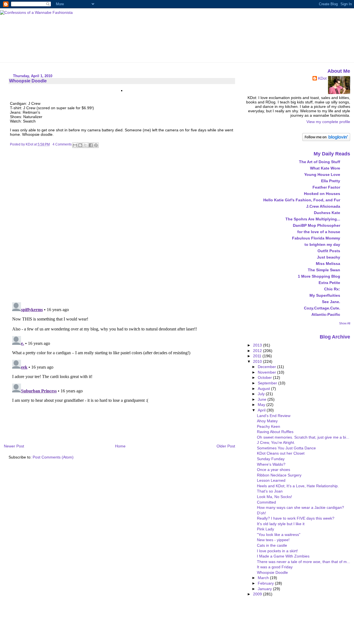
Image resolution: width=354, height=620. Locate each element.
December (267, 366)
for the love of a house (318, 232)
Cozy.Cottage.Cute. (322, 308)
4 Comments (62, 144)
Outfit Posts (328, 251)
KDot (322, 78)
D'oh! (261, 513)
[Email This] (75, 145)
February (266, 583)
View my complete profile (328, 121)
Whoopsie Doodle (272, 572)
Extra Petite (329, 282)
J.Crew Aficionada (323, 206)
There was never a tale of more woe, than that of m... (303, 561)
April (262, 410)
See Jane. (331, 301)
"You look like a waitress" (278, 534)
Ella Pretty (330, 181)
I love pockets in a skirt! (277, 551)
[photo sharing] (121, 90)
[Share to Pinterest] (96, 145)
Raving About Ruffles (275, 431)
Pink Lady (265, 529)
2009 (258, 594)
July (262, 394)
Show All (344, 323)
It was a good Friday (275, 567)
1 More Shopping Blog (319, 276)
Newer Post (14, 446)
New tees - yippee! (273, 540)
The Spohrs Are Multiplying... (312, 219)
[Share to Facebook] (90, 145)
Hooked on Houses (322, 193)
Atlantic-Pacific (325, 314)
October (265, 377)
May (262, 404)
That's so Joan (270, 491)
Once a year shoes (273, 469)
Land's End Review (273, 415)
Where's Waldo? (271, 464)
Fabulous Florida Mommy (316, 238)
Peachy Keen (268, 426)
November (267, 372)
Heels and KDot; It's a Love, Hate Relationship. (298, 486)
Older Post (226, 446)
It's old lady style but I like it (280, 524)
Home (120, 446)
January (265, 589)
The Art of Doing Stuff (319, 162)
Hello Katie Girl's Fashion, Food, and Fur (301, 200)
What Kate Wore (325, 168)
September (268, 383)
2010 (258, 361)
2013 (258, 345)
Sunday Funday (271, 459)
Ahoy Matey (267, 421)
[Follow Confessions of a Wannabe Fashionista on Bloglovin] (326, 139)
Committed (266, 502)
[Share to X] (85, 145)
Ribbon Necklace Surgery (279, 475)
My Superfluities (324, 295)
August (264, 388)
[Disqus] (122, 226)
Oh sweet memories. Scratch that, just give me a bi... (303, 437)
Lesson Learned (271, 480)
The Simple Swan (324, 270)
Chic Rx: (332, 289)
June (262, 399)
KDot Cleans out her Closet (280, 453)
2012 (258, 350)
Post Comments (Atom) (53, 457)
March (264, 577)
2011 (257, 356)
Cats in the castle (272, 545)
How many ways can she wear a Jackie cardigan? (300, 507)
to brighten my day (322, 244)
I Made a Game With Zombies (283, 556)
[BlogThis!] (80, 145)
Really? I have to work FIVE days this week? (295, 518)
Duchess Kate (327, 212)
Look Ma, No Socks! (274, 496)
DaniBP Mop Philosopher (316, 225)
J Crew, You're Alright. (276, 442)
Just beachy (328, 257)
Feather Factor (326, 187)
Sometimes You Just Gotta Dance (286, 448)
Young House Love (322, 174)
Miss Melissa (328, 263)
